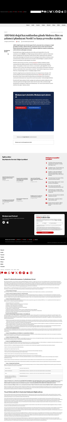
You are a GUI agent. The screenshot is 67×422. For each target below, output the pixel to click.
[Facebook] (56, 11)
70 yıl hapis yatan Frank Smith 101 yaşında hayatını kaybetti (8, 200)
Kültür (58, 25)
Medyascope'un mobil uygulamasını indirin (23, 142)
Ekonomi (48, 25)
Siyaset (28, 25)
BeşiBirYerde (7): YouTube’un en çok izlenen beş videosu (36, 196)
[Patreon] (42, 11)
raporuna (40, 74)
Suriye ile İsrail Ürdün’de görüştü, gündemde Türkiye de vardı (37, 179)
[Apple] (62, 11)
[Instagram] (65, 11)
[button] (35, 5)
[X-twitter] (53, 11)
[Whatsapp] (48, 11)
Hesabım (63, 25)
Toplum (43, 25)
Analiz (33, 25)
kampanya (35, 62)
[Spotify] (59, 11)
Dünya (53, 25)
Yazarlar (38, 25)
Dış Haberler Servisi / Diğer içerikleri (15, 159)
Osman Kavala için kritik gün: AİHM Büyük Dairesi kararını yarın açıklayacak (22, 179)
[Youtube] (45, 11)
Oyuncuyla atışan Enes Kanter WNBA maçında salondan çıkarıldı (8, 178)
